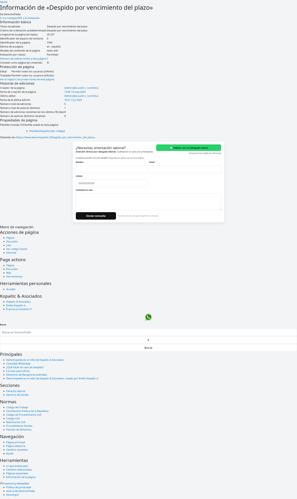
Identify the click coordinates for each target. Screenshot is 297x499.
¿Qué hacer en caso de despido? (25, 367)
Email (152, 162)
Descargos (12, 494)
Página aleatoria (15, 446)
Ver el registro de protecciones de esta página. (27, 79)
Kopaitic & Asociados (18, 301)
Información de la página (21, 477)
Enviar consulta (96, 216)
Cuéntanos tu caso (84, 190)
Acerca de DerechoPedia (20, 491)
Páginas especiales (17, 473)
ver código (58, 131)
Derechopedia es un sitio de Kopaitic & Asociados (35, 360)
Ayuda (3, 2)
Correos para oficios (18, 371)
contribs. (92, 88)
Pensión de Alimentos (19, 429)
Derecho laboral (15, 391)
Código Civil (13, 418)
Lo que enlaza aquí (17, 466)
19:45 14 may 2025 (75, 92)
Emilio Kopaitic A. (16, 305)
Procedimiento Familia (19, 426)
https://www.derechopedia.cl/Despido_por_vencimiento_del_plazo (55, 137)
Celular (79, 176)
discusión (78, 88)
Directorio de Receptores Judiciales (26, 374)
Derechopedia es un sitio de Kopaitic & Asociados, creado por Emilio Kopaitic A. (52, 378)
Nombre (79, 162)
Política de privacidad (18, 487)
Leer (8, 245)
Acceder (11, 289)
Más (8, 272)
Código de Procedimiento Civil (23, 414)
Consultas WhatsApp (18, 363)
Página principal (15, 442)
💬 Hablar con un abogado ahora (189, 147)
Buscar (3, 325)
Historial (11, 252)
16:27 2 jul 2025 (73, 100)
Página (10, 238)
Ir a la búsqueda (30, 18)
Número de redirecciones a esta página (23, 58)
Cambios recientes (17, 449)
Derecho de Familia (17, 394)
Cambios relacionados (19, 469)
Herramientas (14, 276)
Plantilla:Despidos (39, 131)
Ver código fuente (16, 249)
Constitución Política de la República (27, 411)
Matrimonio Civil (15, 422)
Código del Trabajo (17, 407)
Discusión (12, 241)
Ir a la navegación (10, 18)
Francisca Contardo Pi (19, 309)
